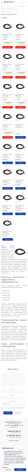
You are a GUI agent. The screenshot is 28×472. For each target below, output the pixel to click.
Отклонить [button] (7, 469)
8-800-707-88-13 (14, 432)
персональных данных (10, 457)
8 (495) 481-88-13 (14, 436)
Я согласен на (15, 407)
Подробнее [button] (5, 467)
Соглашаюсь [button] (20, 469)
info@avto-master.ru (14, 440)
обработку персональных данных (18, 407)
